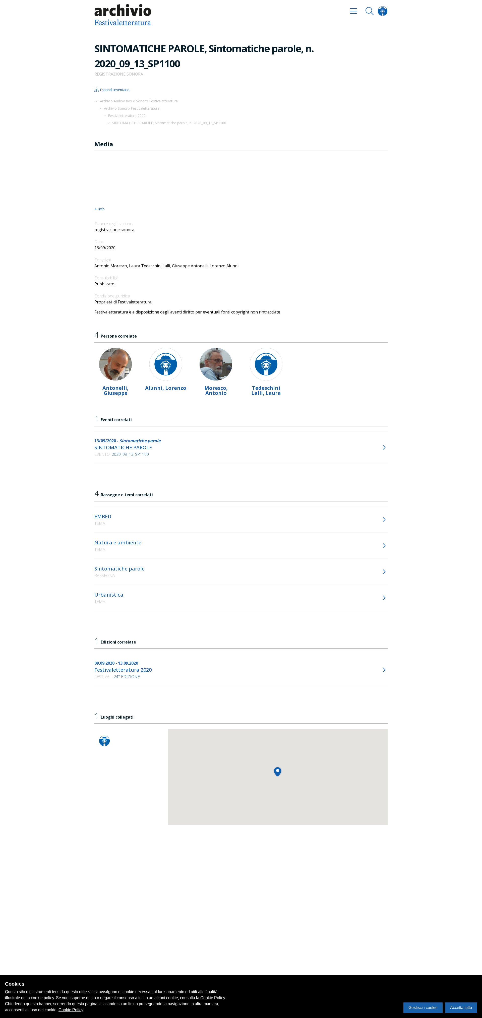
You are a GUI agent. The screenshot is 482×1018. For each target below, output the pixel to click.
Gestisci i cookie (423, 1007)
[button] (277, 771)
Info (101, 209)
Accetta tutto (461, 1007)
